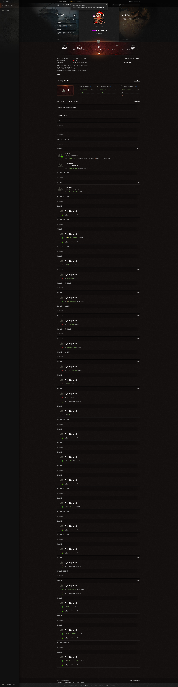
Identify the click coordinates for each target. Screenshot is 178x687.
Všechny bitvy (137, 101)
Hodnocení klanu (98, 49)
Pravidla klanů (59, 682)
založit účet (138, 1)
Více (99, 670)
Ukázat (58, 74)
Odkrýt (138, 206)
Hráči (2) (66, 241)
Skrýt (138, 149)
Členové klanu (137, 80)
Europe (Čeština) (136, 680)
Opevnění (59, 39)
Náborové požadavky (128, 62)
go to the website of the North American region (93, 7)
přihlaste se (127, 60)
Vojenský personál (74, 155)
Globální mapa (125, 39)
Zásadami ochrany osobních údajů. (107, 685)
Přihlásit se (131, 1)
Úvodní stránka (67, 4)
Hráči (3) (66, 397)
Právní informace (80, 682)
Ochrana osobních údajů (69, 682)
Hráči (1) (66, 214)
